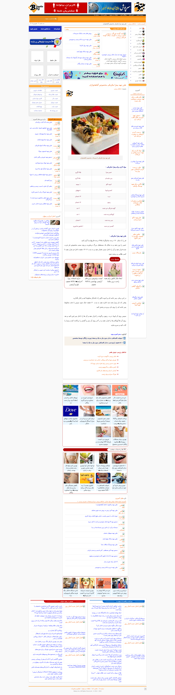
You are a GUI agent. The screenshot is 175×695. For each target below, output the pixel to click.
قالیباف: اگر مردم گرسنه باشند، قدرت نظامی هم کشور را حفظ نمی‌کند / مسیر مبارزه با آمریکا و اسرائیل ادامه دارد (106, 661)
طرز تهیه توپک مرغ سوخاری (43, 163)
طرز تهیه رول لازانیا (86, 45)
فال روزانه (37, 75)
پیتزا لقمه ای (48, 180)
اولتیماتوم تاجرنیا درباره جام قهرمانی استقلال (48, 633)
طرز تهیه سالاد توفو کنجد (84, 51)
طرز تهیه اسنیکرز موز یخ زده (137, 179)
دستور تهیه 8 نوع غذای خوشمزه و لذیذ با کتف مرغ (103, 522)
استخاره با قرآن (53, 75)
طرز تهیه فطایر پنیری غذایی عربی (42, 203)
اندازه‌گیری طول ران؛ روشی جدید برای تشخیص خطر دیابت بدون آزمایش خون (48, 677)
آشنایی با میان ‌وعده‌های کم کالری (106, 370)
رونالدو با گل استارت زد (55, 630)
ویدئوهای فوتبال (37, 94)
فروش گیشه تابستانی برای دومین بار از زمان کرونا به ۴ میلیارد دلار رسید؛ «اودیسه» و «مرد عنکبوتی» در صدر (74, 649)
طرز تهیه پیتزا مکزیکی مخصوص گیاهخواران (107, 85)
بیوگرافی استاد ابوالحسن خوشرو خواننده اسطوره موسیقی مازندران (47, 234)
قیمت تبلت (55, 106)
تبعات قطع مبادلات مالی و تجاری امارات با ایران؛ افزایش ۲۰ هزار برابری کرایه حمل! (135, 656)
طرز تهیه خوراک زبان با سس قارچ (42, 192)
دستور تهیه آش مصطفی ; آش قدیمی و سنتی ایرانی (102, 550)
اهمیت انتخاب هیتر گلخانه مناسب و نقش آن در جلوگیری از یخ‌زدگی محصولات (45, 229)
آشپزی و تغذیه (141, 23)
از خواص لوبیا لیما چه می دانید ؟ (137, 314)
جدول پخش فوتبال (37, 102)
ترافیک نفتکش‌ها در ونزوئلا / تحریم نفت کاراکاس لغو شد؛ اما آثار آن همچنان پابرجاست (106, 646)
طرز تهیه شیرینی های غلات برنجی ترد (137, 127)
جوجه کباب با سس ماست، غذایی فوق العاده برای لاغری (101, 516)
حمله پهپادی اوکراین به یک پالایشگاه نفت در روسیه (106, 613)
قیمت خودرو (54, 90)
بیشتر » (67, 29)
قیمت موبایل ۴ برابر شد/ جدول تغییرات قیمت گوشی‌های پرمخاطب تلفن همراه (108, 650)
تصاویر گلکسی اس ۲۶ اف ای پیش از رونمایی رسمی (46, 659)
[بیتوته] (36, 12)
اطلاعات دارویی (37, 90)
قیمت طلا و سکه (53, 94)
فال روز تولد (41, 81)
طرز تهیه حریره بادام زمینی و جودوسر (80, 39)
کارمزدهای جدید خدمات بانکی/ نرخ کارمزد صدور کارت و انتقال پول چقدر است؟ (107, 634)
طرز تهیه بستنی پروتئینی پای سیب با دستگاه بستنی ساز (137, 109)
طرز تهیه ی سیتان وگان (84, 63)
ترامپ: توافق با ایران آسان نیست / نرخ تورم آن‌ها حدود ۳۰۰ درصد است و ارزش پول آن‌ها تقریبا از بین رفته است (106, 607)
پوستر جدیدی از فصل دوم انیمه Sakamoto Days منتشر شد (76, 666)
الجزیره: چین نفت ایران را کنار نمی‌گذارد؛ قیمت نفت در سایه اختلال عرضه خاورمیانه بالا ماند (134, 637)
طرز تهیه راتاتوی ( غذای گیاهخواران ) (107, 504)
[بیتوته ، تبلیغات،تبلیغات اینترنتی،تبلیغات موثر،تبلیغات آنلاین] (65, 7)
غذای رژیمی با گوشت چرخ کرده (107, 356)
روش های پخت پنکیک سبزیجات (82, 33)
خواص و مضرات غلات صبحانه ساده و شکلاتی (137, 212)
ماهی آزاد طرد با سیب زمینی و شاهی (41, 186)
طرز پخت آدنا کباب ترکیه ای (43, 122)
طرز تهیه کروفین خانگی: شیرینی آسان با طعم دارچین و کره (137, 144)
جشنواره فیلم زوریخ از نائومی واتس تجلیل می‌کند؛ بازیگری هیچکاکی (74, 633)
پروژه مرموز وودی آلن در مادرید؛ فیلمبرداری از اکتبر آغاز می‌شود (75, 617)
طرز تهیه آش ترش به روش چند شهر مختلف (104, 510)
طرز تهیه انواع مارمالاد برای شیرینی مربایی (137, 264)
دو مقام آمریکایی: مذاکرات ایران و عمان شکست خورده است (135, 619)
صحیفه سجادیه (38, 110)
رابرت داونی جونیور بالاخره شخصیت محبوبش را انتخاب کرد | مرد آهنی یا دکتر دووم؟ (48, 607)
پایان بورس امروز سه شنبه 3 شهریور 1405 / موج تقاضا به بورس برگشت (46, 254)
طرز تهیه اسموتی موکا (45, 151)
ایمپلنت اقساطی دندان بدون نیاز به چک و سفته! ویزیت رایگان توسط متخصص (97, 338)
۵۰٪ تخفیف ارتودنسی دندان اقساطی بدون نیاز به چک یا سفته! (102, 343)
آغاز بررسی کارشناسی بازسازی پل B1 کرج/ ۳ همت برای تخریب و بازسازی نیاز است (106, 621)
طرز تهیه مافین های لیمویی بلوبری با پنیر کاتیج (137, 246)
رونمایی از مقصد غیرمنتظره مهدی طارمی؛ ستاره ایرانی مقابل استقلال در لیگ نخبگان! (47, 645)
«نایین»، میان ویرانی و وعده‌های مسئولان (47, 274)
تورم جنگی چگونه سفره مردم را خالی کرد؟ (108, 625)
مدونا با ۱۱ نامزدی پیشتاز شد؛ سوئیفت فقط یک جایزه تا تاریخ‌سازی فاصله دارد (48, 616)
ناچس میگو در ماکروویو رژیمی (107, 367)
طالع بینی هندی (57, 81)
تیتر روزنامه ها (54, 110)
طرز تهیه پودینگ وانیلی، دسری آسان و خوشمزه (138, 195)
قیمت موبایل (54, 102)
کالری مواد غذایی (37, 98)
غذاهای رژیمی (132, 23)
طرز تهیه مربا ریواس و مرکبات (137, 162)
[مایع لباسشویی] (95, 75)
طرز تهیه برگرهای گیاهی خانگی (137, 297)
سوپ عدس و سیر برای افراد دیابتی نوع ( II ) (103, 363)
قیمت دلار (55, 98)
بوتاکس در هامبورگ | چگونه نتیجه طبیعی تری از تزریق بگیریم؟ (41, 222)
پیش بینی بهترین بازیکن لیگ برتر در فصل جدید (48, 641)
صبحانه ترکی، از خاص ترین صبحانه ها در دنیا (105, 527)
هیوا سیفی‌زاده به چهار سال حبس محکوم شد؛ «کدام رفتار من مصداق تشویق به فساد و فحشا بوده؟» (47, 612)
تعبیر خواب (33, 81)
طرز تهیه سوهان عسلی (110, 533)
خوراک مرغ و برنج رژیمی (109, 374)
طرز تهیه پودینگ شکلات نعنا (109, 544)
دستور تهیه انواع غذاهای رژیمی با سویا (41, 174)
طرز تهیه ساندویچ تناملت (44, 139)
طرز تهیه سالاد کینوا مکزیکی (43, 145)
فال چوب (49, 81)
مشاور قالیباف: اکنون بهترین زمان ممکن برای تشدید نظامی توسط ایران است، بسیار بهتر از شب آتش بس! (105, 679)
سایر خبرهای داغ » (36, 277)
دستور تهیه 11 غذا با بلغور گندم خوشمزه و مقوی (103, 556)
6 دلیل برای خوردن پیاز (111, 561)
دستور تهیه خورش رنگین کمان (43, 157)
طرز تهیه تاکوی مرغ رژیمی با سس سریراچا (137, 229)
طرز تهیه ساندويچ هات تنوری (43, 134)
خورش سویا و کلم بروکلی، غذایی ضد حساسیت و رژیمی (99, 360)
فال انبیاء (37, 60)
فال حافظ (53, 60)
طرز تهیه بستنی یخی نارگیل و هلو (137, 281)
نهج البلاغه (39, 106)
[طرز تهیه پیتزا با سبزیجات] (95, 130)
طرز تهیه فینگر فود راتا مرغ (43, 169)
